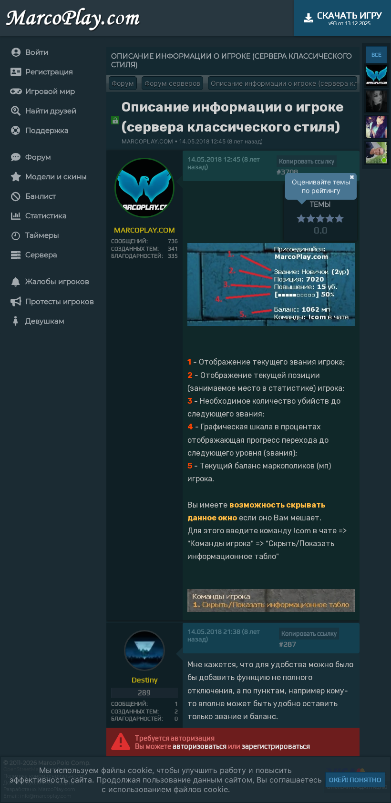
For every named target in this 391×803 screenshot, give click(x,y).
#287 (287, 644)
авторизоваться (199, 746)
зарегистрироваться (276, 746)
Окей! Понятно (355, 779)
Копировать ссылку (306, 161)
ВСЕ (376, 54)
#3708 (287, 171)
